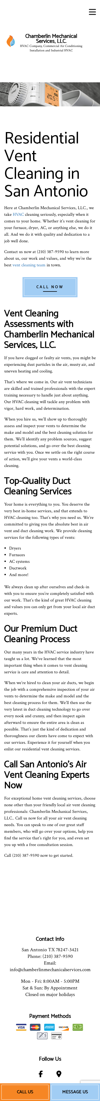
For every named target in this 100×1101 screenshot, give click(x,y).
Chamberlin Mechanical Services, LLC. (51, 39)
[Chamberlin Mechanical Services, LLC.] (11, 41)
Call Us (25, 1092)
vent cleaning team (29, 265)
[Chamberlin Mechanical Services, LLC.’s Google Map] (59, 1075)
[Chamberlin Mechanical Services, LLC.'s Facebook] (40, 1075)
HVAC (18, 214)
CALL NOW (50, 287)
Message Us (75, 1092)
